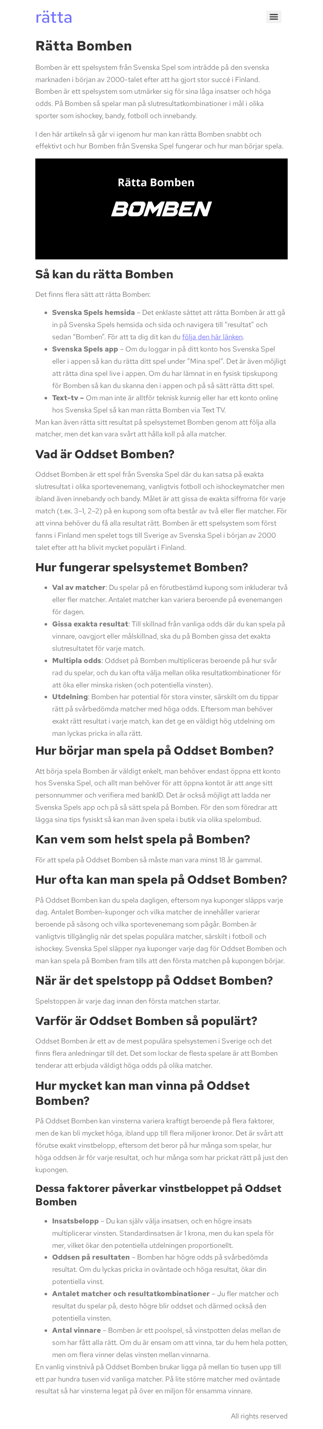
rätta (54, 16)
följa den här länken (212, 336)
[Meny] (273, 17)
